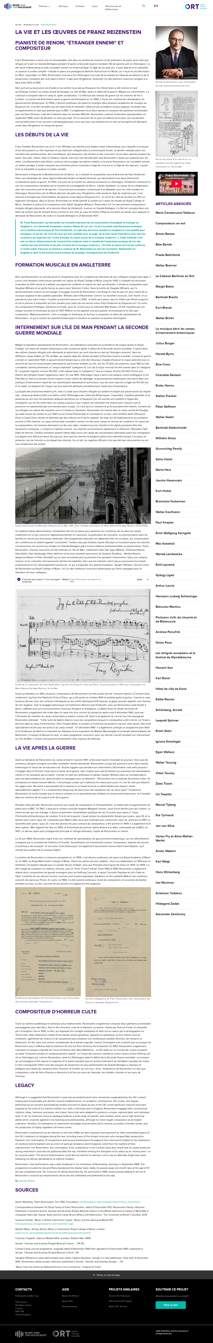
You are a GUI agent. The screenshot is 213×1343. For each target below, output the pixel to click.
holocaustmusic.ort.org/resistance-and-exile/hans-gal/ (44, 1223)
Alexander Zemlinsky (170, 914)
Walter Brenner (166, 265)
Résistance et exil (31, 25)
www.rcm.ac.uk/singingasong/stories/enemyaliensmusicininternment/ (53, 1232)
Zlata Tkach (164, 784)
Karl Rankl (163, 678)
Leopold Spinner (167, 720)
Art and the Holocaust (119, 1296)
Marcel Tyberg (166, 805)
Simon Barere (165, 234)
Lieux (95, 6)
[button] (148, 579)
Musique (63, 6)
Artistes (80, 6)
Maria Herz (163, 470)
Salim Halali (164, 459)
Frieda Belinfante (168, 255)
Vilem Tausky (165, 773)
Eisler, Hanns (165, 385)
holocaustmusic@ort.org (26, 1296)
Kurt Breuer (164, 308)
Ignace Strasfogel (168, 742)
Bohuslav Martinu (168, 607)
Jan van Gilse (165, 826)
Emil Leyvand (165, 565)
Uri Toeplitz (164, 794)
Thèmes (45, 6)
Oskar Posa (164, 643)
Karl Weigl (163, 861)
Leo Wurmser (165, 883)
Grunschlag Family (169, 449)
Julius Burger (165, 343)
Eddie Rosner (165, 699)
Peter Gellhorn (166, 407)
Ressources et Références (113, 8)
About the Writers (70, 1296)
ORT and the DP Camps (120, 1301)
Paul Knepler (165, 522)
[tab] (83, 581)
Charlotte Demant (168, 375)
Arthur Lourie (165, 586)
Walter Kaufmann (168, 512)
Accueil (18, 25)
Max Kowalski (165, 544)
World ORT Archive (118, 1306)
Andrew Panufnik (168, 632)
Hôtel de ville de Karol (171, 689)
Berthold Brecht (167, 297)
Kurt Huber (163, 491)
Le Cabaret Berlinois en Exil (175, 276)
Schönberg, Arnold (169, 710)
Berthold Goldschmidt (171, 428)
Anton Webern (166, 851)
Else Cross (163, 364)
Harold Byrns (165, 354)
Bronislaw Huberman (170, 501)
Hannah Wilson (27, 1180)
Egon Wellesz (165, 752)
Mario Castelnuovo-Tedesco (175, 213)
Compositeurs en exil (170, 223)
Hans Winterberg (168, 872)
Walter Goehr (165, 417)
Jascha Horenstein (169, 480)
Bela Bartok (164, 244)
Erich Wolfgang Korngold (173, 533)
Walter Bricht (165, 318)
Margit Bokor (165, 286)
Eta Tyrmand (165, 815)
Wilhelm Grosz (166, 438)
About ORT (67, 1301)
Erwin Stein (164, 731)
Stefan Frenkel (166, 396)
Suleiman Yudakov (169, 893)
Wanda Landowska (169, 554)
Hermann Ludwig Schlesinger (176, 596)
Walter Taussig (166, 762)
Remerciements (69, 1306)
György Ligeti (165, 575)
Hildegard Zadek (167, 904)
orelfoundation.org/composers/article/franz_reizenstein (110, 1202)
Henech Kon (164, 668)
